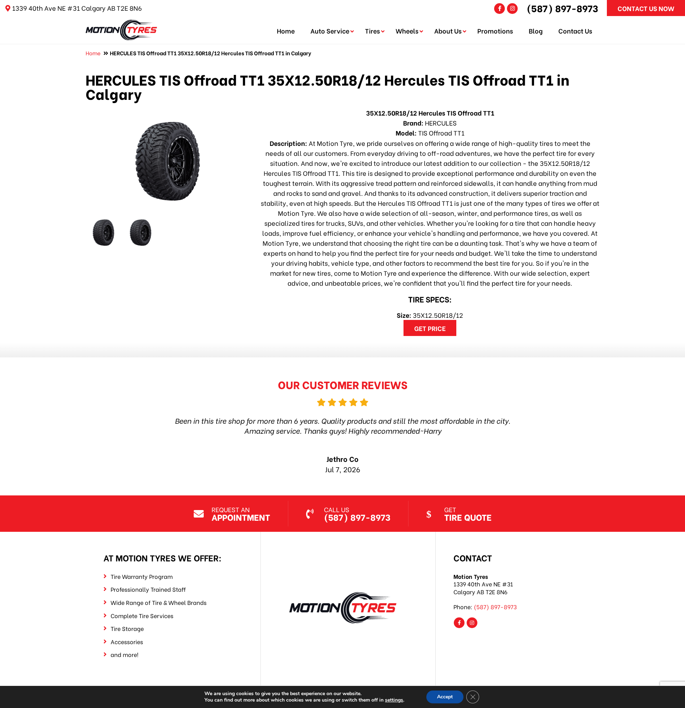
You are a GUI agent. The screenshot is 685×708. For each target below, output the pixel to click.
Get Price (430, 328)
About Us (448, 30)
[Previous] (126, 426)
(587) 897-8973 (562, 8)
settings (394, 700)
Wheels (407, 30)
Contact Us (575, 30)
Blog (536, 30)
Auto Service (329, 30)
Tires (372, 30)
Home (286, 30)
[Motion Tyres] (121, 24)
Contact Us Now (646, 8)
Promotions (495, 30)
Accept (445, 696)
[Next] (559, 426)
